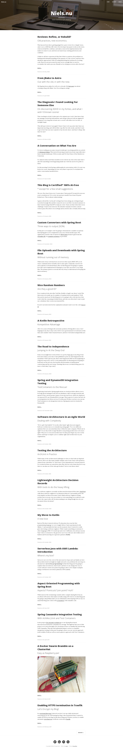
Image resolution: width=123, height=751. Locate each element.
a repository (60, 600)
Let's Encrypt (48, 719)
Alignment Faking (44, 152)
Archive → (81, 732)
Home (108, 1)
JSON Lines (64, 234)
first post (71, 86)
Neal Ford (83, 491)
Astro (66, 746)
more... (39, 68)
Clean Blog (74, 746)
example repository (54, 236)
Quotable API (41, 236)
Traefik (68, 719)
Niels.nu (3, 2)
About (120, 1)
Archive (114, 1)
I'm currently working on (53, 622)
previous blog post (45, 713)
